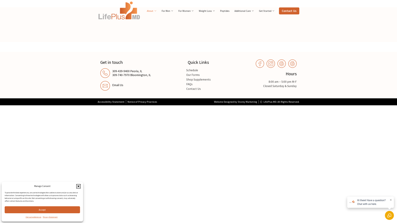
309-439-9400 (121, 71)
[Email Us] (105, 86)
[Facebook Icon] (260, 63)
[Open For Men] (172, 11)
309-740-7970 (121, 75)
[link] (131, 86)
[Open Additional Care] (253, 11)
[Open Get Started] (273, 11)
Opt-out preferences (33, 217)
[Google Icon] (281, 63)
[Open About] (155, 11)
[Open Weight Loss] (214, 11)
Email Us (117, 85)
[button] (78, 186)
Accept (42, 209)
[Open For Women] (192, 11)
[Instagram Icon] (271, 63)
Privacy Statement (50, 217)
